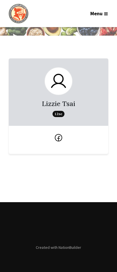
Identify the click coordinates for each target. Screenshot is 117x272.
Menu (96, 13)
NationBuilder (69, 247)
